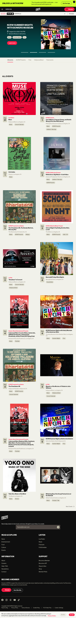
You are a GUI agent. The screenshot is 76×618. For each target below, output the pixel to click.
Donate (70, 9)
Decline (63, 614)
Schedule (71, 13)
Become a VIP (43, 563)
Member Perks (43, 571)
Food (2, 544)
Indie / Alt (26, 40)
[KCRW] (4, 519)
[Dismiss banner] (74, 2)
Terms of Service (25, 607)
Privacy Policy (14, 607)
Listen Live (9, 9)
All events (10, 60)
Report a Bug (4, 607)
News (3, 539)
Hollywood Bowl (38, 60)
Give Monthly (17, 590)
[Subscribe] (58, 527)
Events (3, 550)
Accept (72, 614)
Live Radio (42, 539)
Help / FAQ (4, 566)
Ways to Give (42, 566)
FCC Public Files (46, 607)
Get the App (66, 3)
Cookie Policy (35, 607)
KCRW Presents (18, 40)
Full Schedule (43, 547)
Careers (3, 563)
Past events (49, 60)
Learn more (12, 46)
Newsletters (5, 569)
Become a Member (44, 560)
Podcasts (41, 544)
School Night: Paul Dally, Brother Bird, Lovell (20, 28)
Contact (3, 571)
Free (30, 60)
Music (10, 40)
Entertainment (5, 542)
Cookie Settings (59, 607)
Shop (40, 569)
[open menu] (3, 9)
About (3, 560)
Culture (3, 547)
